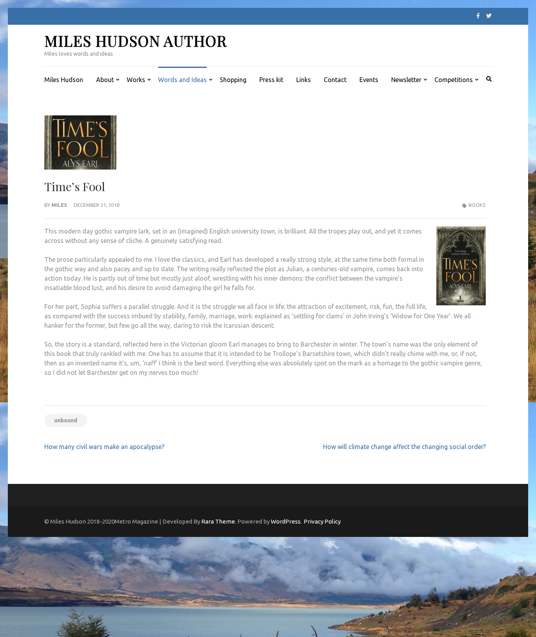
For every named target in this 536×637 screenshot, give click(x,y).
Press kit (271, 79)
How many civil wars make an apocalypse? (104, 446)
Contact (335, 79)
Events (368, 79)
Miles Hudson (63, 79)
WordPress (286, 521)
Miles (59, 205)
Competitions (453, 79)
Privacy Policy (322, 521)
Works (136, 79)
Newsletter (406, 79)
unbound (65, 420)
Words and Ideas (182, 79)
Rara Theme (218, 521)
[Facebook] (478, 16)
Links (303, 79)
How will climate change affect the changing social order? (404, 446)
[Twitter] (489, 16)
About (105, 79)
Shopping (233, 79)
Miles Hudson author (135, 41)
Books (477, 205)
